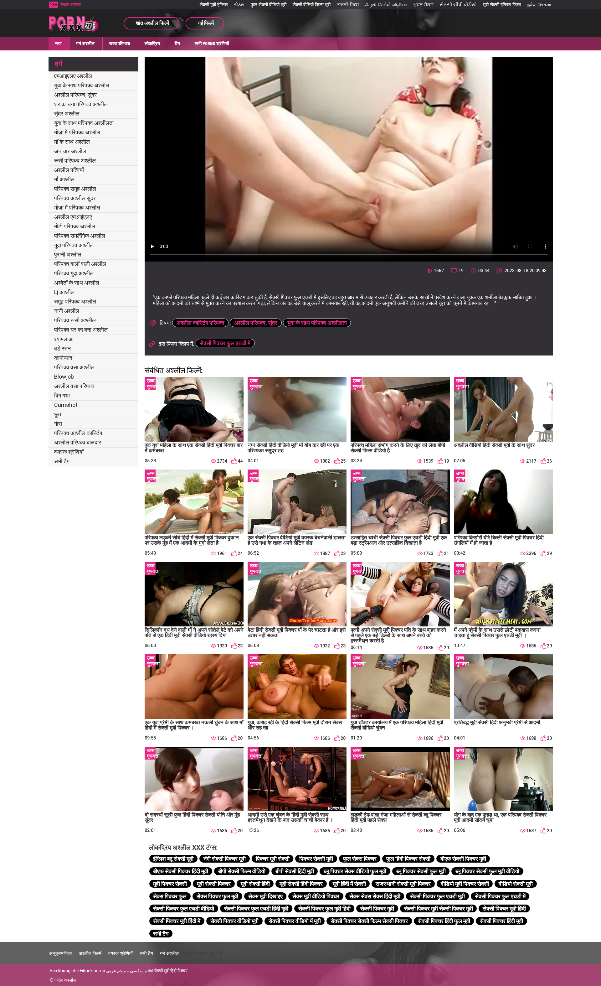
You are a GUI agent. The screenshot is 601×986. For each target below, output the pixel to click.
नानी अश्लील (66, 311)
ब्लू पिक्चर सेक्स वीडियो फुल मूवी (355, 871)
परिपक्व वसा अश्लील (74, 367)
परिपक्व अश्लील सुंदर (75, 198)
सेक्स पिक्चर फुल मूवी (217, 896)
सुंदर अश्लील (67, 113)
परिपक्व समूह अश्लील (75, 188)
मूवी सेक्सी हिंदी (255, 883)
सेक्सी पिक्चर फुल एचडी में (225, 343)
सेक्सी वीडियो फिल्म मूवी (312, 5)
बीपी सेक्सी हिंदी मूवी (294, 871)
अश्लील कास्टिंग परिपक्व (200, 322)
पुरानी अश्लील (67, 254)
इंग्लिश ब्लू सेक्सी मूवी (173, 858)
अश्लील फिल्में (90, 953)
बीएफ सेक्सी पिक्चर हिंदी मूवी (180, 871)
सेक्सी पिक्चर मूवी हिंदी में (176, 921)
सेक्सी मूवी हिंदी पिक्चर (170, 970)
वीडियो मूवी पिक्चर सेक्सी (465, 883)
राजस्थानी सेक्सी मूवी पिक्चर (403, 883)
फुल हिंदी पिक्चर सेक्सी (408, 858)
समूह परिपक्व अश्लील (75, 301)
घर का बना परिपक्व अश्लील (81, 104)
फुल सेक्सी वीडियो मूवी (268, 5)
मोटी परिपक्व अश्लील (74, 226)
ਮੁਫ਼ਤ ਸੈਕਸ (424, 5)
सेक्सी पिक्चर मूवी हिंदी (504, 908)
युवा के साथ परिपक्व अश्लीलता (84, 123)
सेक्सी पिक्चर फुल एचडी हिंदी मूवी (256, 908)
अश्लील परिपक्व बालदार (77, 442)
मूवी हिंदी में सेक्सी (349, 883)
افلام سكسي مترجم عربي (129, 970)
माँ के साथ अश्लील (72, 141)
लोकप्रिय (152, 43)
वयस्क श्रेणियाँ (69, 452)
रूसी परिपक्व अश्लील (75, 160)
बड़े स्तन (62, 348)
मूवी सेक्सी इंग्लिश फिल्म (502, 5)
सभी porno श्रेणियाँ (212, 43)
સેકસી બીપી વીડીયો (458, 5)
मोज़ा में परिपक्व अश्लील (77, 132)
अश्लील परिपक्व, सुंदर (75, 94)
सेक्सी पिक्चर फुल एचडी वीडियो (183, 908)
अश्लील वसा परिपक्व (74, 386)
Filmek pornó (92, 970)
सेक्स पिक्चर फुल (170, 896)
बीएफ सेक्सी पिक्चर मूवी (463, 858)
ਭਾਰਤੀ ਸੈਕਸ (348, 5)
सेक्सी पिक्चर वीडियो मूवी (234, 921)
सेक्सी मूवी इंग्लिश (214, 5)
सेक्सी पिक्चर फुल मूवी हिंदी (324, 908)
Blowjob (64, 376)
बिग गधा (62, 395)
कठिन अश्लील (65, 980)
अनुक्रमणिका (60, 953)
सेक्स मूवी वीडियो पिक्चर (315, 896)
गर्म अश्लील (85, 43)
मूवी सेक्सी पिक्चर (214, 883)
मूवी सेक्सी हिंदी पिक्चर (301, 883)
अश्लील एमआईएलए (73, 217)
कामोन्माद (63, 358)
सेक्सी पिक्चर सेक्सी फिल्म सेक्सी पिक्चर (369, 921)
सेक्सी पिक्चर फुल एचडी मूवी (437, 896)
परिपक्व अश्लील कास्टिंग (78, 433)
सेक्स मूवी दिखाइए (265, 896)
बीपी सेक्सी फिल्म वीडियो (241, 871)
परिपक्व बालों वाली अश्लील (80, 264)
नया (58, 43)
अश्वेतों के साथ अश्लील (76, 282)
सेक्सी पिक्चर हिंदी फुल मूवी (444, 921)
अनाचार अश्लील (70, 151)
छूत (57, 414)
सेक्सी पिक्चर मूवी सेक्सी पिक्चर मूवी (438, 908)
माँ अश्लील (64, 179)
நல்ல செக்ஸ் (539, 5)
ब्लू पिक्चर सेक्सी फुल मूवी (421, 871)
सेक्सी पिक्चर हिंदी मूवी (501, 921)
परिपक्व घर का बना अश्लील (81, 329)
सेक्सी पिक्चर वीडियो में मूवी (295, 921)
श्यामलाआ (64, 339)
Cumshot (66, 405)
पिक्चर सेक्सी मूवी (316, 858)
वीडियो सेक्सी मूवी (516, 883)
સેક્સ (239, 5)
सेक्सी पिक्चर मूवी (377, 908)
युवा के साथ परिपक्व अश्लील (81, 85)
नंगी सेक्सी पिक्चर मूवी (224, 858)
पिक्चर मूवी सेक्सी (273, 858)
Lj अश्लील (64, 292)
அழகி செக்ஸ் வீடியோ (386, 5)
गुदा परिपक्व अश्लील (74, 245)
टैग (177, 43)
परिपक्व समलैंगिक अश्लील (79, 235)
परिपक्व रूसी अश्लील (75, 320)
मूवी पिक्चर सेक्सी (170, 883)
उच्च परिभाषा (119, 43)
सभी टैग (61, 461)
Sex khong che (64, 970)
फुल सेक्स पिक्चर (360, 858)
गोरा (58, 423)
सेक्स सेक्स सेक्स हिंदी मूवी (374, 896)
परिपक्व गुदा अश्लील (74, 273)
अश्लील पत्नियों (69, 170)
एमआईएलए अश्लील (73, 76)
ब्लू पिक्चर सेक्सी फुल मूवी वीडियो (487, 871)
